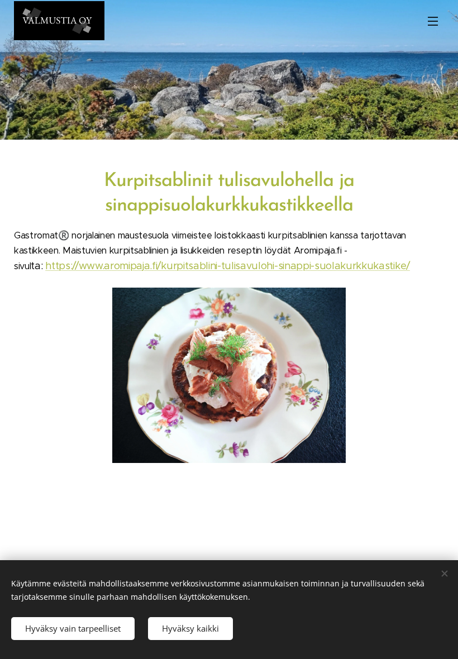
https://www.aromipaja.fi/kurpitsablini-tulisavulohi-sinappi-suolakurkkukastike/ (227, 266)
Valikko (433, 20)
